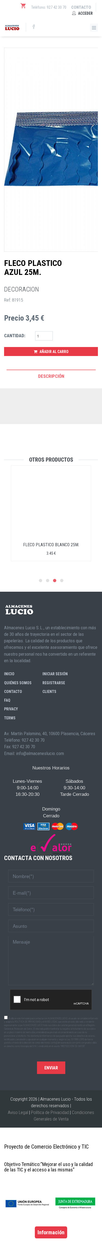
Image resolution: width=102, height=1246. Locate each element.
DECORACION (21, 289)
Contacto (81, 7)
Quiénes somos (18, 683)
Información (51, 1232)
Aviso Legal (18, 1112)
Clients (49, 691)
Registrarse (53, 683)
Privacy (11, 709)
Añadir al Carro (54, 351)
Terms (10, 718)
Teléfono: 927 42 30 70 (48, 7)
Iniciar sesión (55, 674)
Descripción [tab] (51, 376)
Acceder (85, 13)
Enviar (51, 1067)
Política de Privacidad (50, 1112)
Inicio (9, 674)
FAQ (7, 700)
